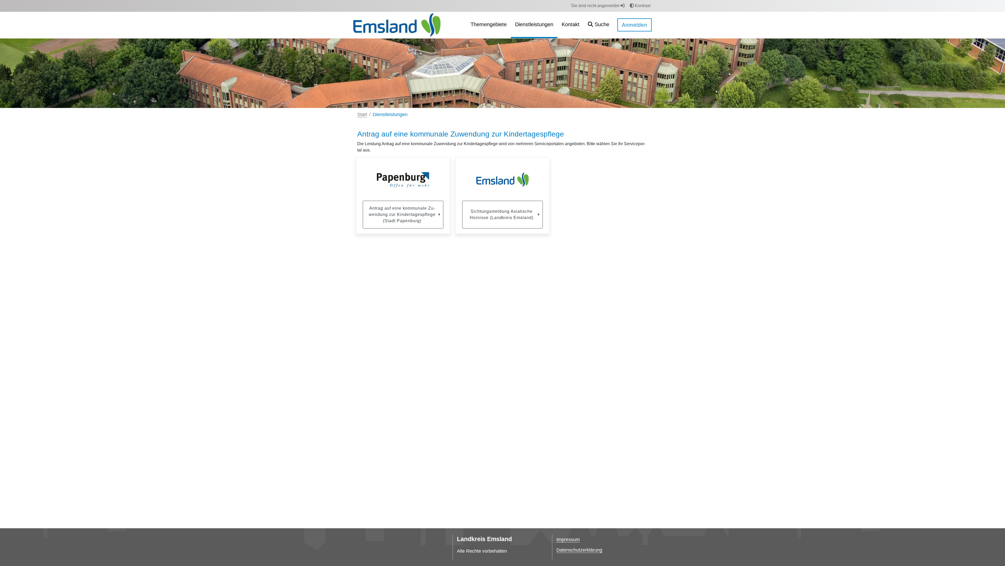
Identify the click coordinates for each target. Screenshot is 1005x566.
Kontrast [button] (642, 5)
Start (362, 114)
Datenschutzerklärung (579, 550)
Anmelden (634, 25)
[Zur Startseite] (396, 25)
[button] (598, 25)
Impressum (568, 539)
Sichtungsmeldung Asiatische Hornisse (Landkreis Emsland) (501, 214)
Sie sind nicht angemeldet (595, 5)
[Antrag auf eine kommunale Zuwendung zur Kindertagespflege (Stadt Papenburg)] (403, 180)
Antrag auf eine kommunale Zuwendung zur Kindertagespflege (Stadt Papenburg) (402, 214)
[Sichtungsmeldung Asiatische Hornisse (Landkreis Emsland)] (502, 180)
